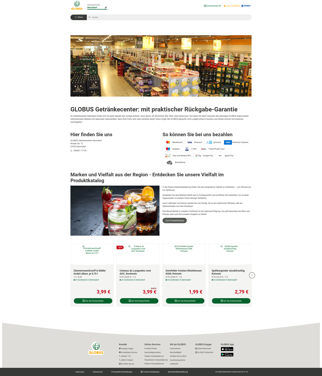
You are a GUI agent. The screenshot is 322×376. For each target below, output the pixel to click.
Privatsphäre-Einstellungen (121, 372)
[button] (78, 17)
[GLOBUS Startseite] (76, 6)
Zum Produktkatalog (175, 220)
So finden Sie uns (127, 364)
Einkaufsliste (212, 6)
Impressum (79, 372)
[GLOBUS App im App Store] (228, 349)
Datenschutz (98, 372)
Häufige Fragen (127, 349)
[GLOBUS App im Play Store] (227, 354)
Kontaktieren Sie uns (129, 352)
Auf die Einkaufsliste (94, 301)
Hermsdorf (92, 7)
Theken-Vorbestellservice (154, 356)
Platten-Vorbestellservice (154, 364)
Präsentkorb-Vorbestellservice (156, 360)
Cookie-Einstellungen (151, 372)
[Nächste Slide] (252, 275)
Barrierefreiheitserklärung (178, 372)
